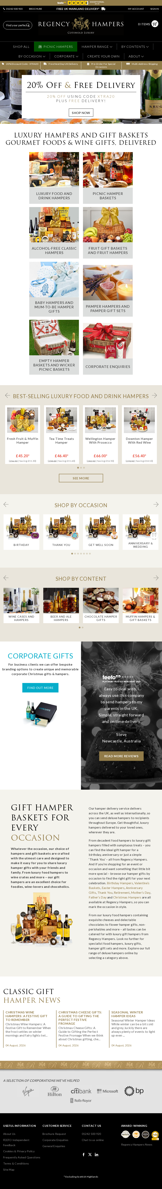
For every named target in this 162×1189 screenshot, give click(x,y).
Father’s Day (97, 897)
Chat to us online (93, 1140)
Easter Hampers (113, 888)
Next (154, 395)
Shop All (21, 46)
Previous (7, 395)
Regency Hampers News (137, 1144)
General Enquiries (53, 1146)
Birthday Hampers (120, 883)
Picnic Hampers (58, 46)
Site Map (8, 1169)
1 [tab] (79, 468)
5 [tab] (85, 554)
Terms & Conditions (16, 1163)
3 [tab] (85, 468)
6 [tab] (87, 554)
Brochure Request (54, 1133)
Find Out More (40, 688)
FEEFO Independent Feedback (16, 1142)
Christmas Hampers (127, 897)
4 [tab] (82, 554)
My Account (136, 8)
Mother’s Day (140, 892)
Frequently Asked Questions (21, 1157)
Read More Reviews (121, 756)
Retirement (122, 892)
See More (81, 478)
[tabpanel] (22, 434)
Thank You (104, 892)
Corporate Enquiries (55, 1140)
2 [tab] (82, 468)
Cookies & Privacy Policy (19, 1151)
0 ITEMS (144, 24)
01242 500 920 (14, 8)
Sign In (154, 8)
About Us (9, 1133)
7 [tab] (90, 554)
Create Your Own (103, 56)
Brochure (35, 8)
